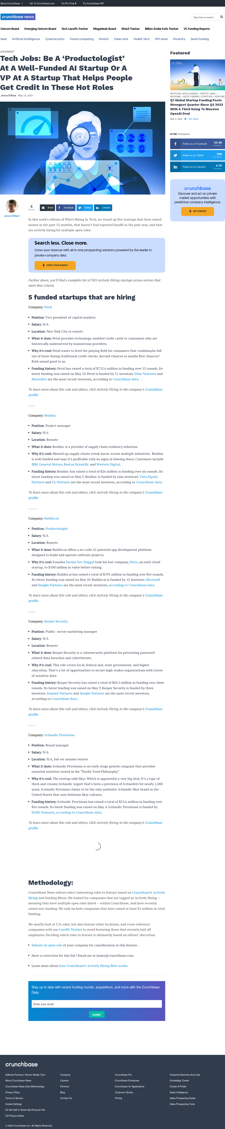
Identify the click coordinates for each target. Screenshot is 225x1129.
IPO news (161, 39)
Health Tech (142, 39)
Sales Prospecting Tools (182, 1104)
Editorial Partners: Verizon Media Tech (25, 1074)
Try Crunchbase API (93, 3)
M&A (213, 93)
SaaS (3, 39)
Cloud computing (82, 39)
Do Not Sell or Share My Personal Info (25, 1109)
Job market (7, 51)
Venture (220, 96)
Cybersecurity (55, 39)
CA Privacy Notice (14, 1115)
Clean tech (121, 39)
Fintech (104, 39)
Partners (64, 1086)
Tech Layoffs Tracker (74, 29)
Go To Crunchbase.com (42, 3)
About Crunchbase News (18, 1080)
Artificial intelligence (26, 39)
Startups (207, 96)
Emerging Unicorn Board (40, 29)
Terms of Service (14, 1098)
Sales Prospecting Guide (183, 1098)
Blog (62, 1092)
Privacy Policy (12, 1092)
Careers (64, 1080)
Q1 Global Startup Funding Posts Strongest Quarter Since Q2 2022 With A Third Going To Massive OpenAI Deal (196, 106)
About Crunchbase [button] (10, 3)
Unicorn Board (9, 29)
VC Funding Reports (197, 29)
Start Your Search (57, 265)
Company (65, 1074)
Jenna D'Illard (8, 95)
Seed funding (200, 39)
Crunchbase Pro (123, 1074)
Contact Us (66, 1098)
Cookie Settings (13, 1104)
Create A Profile (178, 1086)
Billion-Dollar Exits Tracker (161, 29)
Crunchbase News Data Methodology (24, 1086)
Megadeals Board (104, 29)
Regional (175, 96)
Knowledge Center (179, 1080)
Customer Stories (124, 1092)
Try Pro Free (68, 3)
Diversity (179, 39)
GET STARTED (199, 211)
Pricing (118, 1098)
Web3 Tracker (130, 29)
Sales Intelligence (179, 1092)
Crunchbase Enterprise (127, 1080)
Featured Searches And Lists (185, 1074)
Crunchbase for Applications (129, 1086)
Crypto (204, 93)
